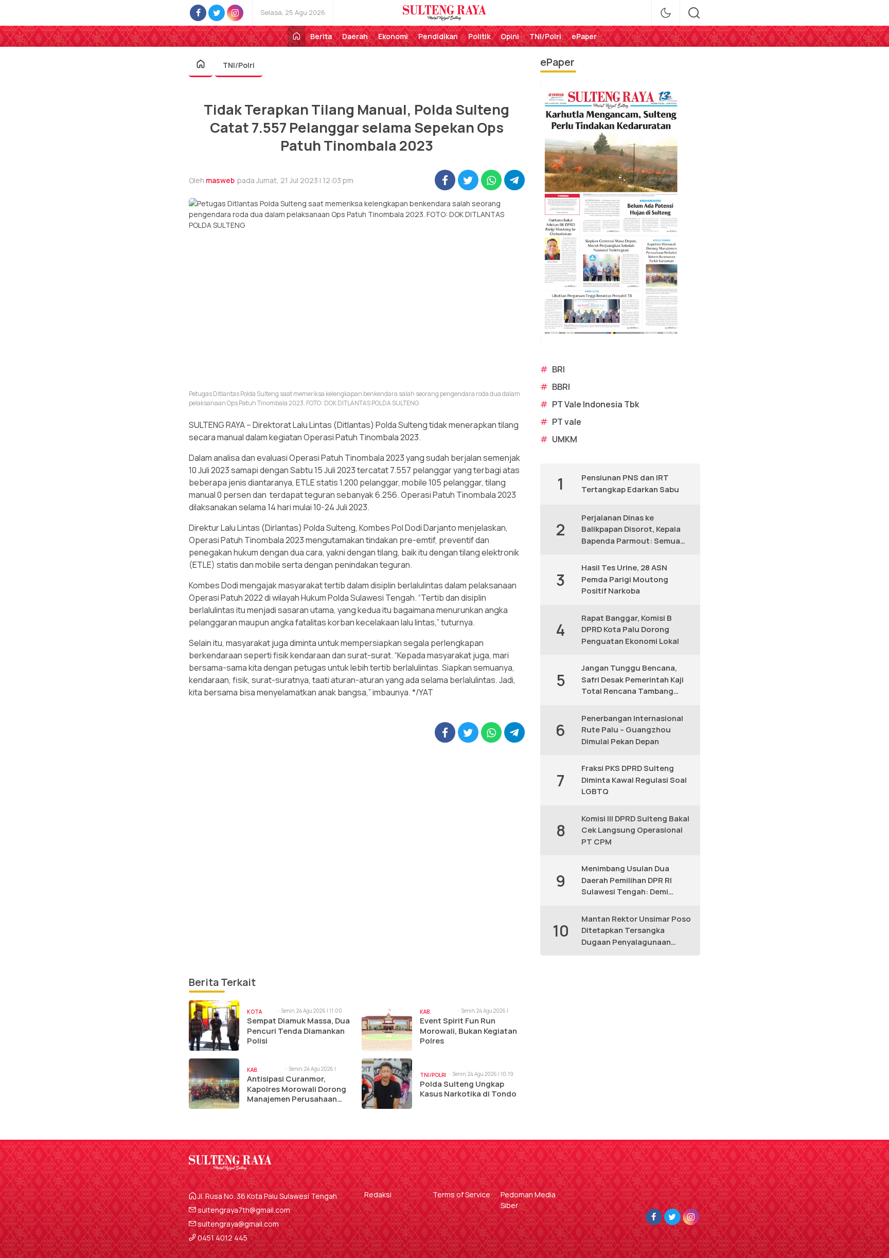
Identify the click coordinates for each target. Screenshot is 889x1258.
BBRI (561, 386)
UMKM (564, 439)
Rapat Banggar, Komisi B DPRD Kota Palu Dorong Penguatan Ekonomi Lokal (630, 629)
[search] (694, 13)
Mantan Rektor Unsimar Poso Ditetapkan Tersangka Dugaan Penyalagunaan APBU (636, 930)
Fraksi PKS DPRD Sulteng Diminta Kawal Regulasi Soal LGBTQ (634, 780)
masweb (220, 180)
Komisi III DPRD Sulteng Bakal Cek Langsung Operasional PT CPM (635, 830)
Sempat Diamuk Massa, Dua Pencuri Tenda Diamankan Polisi (298, 1031)
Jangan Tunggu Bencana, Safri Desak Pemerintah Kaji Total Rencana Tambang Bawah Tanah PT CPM (632, 679)
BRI (558, 369)
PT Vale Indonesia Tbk (595, 404)
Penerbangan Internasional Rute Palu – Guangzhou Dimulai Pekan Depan (632, 730)
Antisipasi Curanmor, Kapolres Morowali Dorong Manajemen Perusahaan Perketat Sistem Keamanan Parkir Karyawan (297, 1089)
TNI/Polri (239, 65)
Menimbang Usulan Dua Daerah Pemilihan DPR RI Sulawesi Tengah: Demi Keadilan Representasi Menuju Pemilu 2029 (626, 880)
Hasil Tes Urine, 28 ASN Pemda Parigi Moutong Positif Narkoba (624, 579)
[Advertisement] (357, 858)
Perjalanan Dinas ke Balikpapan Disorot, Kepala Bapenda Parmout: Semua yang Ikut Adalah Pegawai (631, 529)
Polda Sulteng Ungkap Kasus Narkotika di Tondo (468, 1089)
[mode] (666, 13)
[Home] (296, 36)
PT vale (566, 421)
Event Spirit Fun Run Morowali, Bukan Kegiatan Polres (468, 1031)
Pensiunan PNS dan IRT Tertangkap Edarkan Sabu (630, 483)
